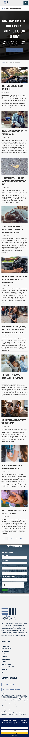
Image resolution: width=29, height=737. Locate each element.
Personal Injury (6, 649)
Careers (4, 656)
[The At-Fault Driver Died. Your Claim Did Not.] (14, 75)
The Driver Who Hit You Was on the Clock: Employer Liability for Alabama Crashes (14, 279)
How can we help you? (8, 576)
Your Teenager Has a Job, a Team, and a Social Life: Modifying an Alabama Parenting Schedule (13, 329)
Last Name (5, 560)
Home (3, 8)
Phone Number (6, 571)
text (10, 632)
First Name (5, 555)
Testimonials (5, 659)
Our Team (4, 654)
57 (17, 538)
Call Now (4, 662)
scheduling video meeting (18, 634)
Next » (21, 538)
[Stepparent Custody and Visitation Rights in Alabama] (14, 363)
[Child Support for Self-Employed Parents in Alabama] (14, 499)
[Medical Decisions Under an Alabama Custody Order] (14, 453)
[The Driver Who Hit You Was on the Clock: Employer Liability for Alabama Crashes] (14, 264)
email (13, 632)
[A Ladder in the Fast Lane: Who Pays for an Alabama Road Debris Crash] (14, 166)
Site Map (4, 669)
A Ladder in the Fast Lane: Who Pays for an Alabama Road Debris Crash (13, 181)
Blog (2, 672)
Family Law (5, 651)
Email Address (6, 566)
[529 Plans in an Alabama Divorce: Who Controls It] (14, 408)
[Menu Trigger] (25, 3)
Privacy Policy (6, 664)
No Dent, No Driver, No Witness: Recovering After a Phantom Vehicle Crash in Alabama (13, 229)
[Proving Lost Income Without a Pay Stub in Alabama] (14, 119)
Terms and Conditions (8, 667)
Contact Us (5, 646)
